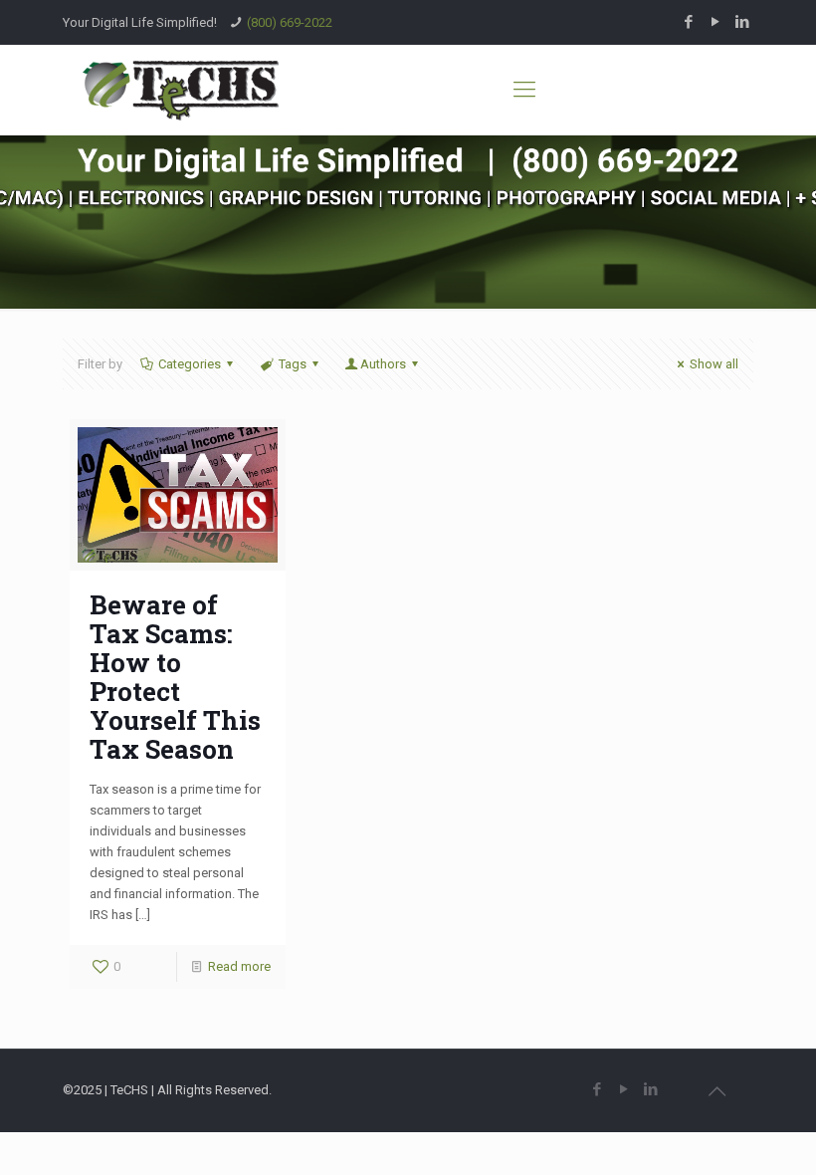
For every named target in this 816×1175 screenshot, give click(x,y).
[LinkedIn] (742, 22)
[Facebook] (689, 22)
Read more (239, 966)
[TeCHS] (181, 89)
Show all (714, 363)
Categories (189, 363)
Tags (292, 363)
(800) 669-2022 (289, 22)
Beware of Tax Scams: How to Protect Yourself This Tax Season (175, 677)
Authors (383, 363)
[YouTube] (716, 22)
